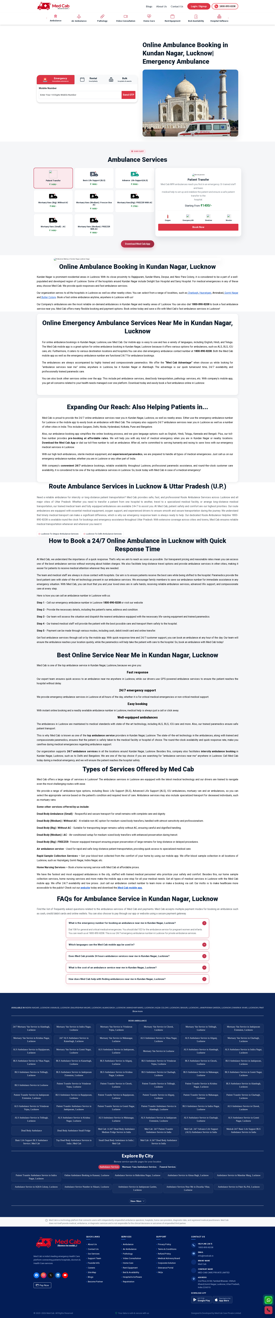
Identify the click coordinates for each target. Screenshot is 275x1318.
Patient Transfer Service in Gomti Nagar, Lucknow (116, 1108)
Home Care (128, 1263)
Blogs (149, 6)
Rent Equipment (130, 1267)
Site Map (92, 1272)
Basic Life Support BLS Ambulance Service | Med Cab (31, 1142)
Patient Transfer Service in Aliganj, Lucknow (159, 1096)
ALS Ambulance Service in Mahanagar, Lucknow (116, 1119)
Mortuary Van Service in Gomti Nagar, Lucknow (73, 1051)
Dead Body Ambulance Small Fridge (73, 1130)
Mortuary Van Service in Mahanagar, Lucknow (116, 1039)
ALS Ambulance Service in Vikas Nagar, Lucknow (158, 1039)
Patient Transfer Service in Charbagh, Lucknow (243, 1096)
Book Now (198, 227)
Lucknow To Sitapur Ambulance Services (59, 534)
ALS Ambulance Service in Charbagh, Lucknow (201, 1119)
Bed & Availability (131, 1272)
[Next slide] (228, 18)
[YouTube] (65, 1275)
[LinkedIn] (58, 1275)
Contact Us (177, 6)
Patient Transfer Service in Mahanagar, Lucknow (201, 1096)
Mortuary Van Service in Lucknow (158, 1051)
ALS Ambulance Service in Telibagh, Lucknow (31, 1119)
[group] (55, 18)
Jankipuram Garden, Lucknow (215, 1007)
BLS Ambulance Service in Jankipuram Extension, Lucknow (74, 1074)
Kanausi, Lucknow (60, 1007)
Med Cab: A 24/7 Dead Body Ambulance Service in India (158, 1142)
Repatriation (128, 1281)
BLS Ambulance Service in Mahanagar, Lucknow (201, 1074)
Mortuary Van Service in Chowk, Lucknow (159, 1028)
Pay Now (44, 1285)
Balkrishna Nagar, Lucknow (86, 1007)
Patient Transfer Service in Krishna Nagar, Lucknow (201, 1085)
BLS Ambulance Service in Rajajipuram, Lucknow (74, 1096)
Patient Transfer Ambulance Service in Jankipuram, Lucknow (73, 1108)
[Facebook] (36, 1275)
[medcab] (53, 6)
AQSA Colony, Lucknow (167, 1007)
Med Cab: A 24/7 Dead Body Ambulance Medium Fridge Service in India (116, 1130)
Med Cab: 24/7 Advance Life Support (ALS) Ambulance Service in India (201, 1130)
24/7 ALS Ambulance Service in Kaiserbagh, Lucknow (73, 1039)
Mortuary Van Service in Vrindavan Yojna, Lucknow (116, 1028)
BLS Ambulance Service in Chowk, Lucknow (201, 1062)
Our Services (93, 1253)
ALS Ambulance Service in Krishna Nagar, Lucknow (74, 1119)
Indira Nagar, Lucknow (37, 1007)
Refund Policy (164, 1253)
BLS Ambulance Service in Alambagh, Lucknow (243, 1085)
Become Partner (95, 1281)
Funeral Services (168, 1167)
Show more (137, 1011)
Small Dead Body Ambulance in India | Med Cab (116, 1142)
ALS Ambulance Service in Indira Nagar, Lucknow (243, 1051)
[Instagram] (43, 1275)
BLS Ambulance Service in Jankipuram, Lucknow (244, 1062)
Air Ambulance (129, 1249)
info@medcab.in (205, 1255)
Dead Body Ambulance (31, 1130)
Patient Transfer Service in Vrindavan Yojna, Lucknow (74, 1085)
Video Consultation (132, 1258)
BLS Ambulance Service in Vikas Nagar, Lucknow (31, 1062)
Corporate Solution (167, 1263)
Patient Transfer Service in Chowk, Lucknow (116, 1085)
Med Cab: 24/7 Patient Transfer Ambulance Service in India (159, 1130)
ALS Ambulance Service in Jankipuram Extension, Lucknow (158, 1119)
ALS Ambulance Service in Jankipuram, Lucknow (116, 1051)
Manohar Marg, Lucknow (140, 1007)
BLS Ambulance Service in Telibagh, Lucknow (31, 1074)
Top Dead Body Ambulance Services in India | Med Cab (74, 1142)
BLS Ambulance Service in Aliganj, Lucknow (116, 1062)
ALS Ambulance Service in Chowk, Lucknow (243, 1108)
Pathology (128, 1253)
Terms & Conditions (167, 1249)
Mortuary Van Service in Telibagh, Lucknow (201, 1028)
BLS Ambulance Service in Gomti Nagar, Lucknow (243, 1074)
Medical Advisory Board (169, 1258)
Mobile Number (48, 88)
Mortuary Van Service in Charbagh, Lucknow (244, 1039)
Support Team (94, 1258)
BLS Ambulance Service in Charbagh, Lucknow (158, 1074)
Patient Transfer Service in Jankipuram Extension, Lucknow (31, 1096)
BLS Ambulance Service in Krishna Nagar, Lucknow (116, 1074)
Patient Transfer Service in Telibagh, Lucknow (158, 1085)
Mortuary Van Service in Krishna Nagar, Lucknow (31, 1039)
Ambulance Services (109, 1167)
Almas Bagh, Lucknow (114, 1007)
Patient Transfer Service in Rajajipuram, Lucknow (116, 1096)
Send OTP (128, 94)
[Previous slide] (46, 18)
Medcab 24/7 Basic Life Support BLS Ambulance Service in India (243, 1130)
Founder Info (94, 1263)
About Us (161, 6)
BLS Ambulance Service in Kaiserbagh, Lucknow (74, 1062)
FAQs (160, 1272)
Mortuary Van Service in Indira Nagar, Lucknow (73, 1028)
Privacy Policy (164, 1244)
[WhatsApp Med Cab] (268, 1300)
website (85, 887)
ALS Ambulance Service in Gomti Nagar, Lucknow (243, 1119)
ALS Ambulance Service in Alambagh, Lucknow (201, 1051)
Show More (135, 1201)
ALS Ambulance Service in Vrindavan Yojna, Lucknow (31, 1108)
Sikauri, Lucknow (189, 1007)
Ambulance (128, 1244)
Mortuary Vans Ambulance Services (139, 1167)
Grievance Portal (165, 1267)
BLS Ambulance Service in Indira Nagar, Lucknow (201, 1108)
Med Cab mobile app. (130, 887)
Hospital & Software (132, 1277)
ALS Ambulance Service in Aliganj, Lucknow (201, 1039)
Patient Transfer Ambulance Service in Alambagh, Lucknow (158, 1108)
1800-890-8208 (205, 1247)
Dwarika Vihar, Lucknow (245, 1007)
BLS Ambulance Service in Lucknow (31, 1085)
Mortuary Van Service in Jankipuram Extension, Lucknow (243, 1028)
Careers (91, 1267)
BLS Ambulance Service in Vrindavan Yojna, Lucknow (158, 1062)
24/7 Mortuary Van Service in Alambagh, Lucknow (31, 1028)
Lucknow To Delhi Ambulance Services (104, 534)
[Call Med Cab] (268, 1310)
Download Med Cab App (137, 244)
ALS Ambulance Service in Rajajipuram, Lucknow (31, 1051)
